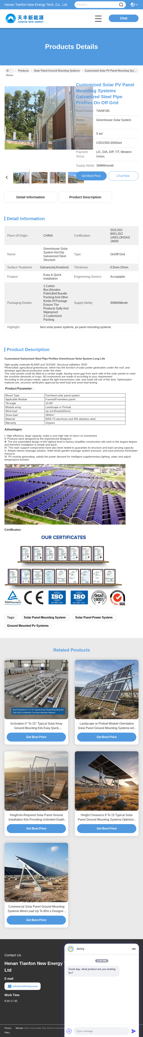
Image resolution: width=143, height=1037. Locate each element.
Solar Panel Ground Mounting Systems (57, 70)
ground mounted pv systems (28, 625)
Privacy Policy (7, 1030)
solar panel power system (93, 617)
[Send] (134, 1031)
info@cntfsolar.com (25, 986)
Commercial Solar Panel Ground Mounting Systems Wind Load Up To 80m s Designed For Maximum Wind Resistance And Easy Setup (36, 909)
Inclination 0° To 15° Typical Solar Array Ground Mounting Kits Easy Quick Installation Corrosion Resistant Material (36, 726)
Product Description (85, 197)
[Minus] (133, 949)
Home (9, 70)
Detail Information (30, 197)
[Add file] (69, 1031)
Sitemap (19, 1028)
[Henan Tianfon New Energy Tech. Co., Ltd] (24, 18)
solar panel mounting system (45, 617)
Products (23, 70)
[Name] (121, 4)
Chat (123, 18)
